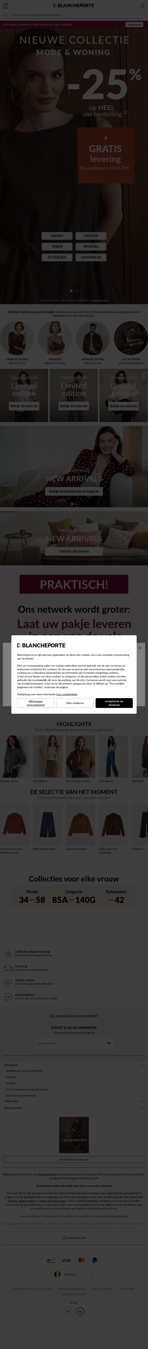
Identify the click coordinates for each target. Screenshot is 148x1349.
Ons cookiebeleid (66, 694)
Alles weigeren (75, 702)
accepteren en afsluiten (114, 702)
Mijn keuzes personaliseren (36, 702)
